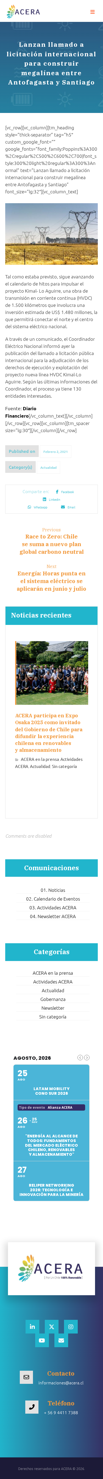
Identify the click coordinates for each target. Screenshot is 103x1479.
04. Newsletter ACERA (53, 916)
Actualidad (48, 467)
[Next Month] (87, 1057)
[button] (92, 12)
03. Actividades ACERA (52, 907)
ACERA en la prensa (40, 759)
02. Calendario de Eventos (53, 899)
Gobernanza (53, 999)
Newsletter (52, 1008)
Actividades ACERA (53, 982)
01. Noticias (53, 890)
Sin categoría (64, 765)
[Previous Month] (80, 1057)
